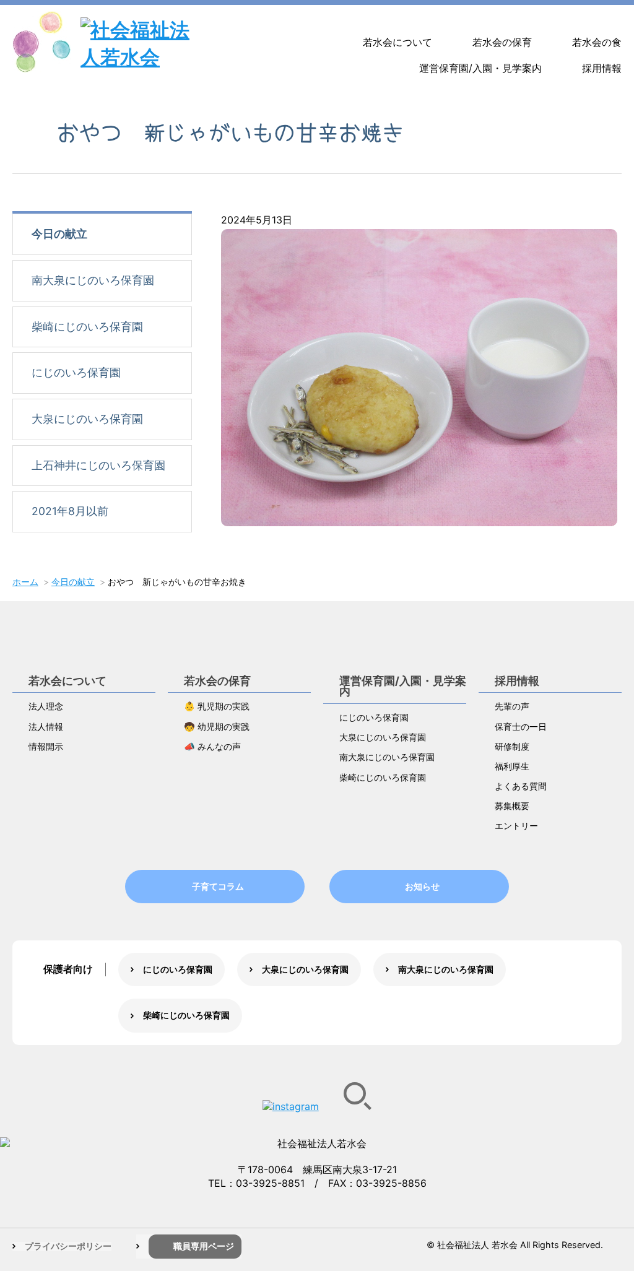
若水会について (397, 42)
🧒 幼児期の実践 (217, 726)
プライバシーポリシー (68, 1246)
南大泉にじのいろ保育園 (93, 280)
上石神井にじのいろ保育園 (98, 465)
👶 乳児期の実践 (217, 706)
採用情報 (602, 68)
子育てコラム (218, 886)
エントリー (516, 825)
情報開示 (45, 746)
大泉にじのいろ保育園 (87, 418)
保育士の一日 (521, 726)
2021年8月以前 (70, 511)
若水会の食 (597, 42)
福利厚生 (512, 766)
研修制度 (512, 746)
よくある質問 (521, 786)
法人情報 (45, 726)
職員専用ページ (203, 1246)
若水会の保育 (502, 42)
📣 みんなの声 (212, 746)
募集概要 (512, 805)
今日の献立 (59, 233)
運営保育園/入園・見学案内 (480, 68)
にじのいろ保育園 (76, 372)
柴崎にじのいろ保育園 (87, 326)
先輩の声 (512, 706)
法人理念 (45, 706)
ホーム (25, 581)
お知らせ (422, 886)
